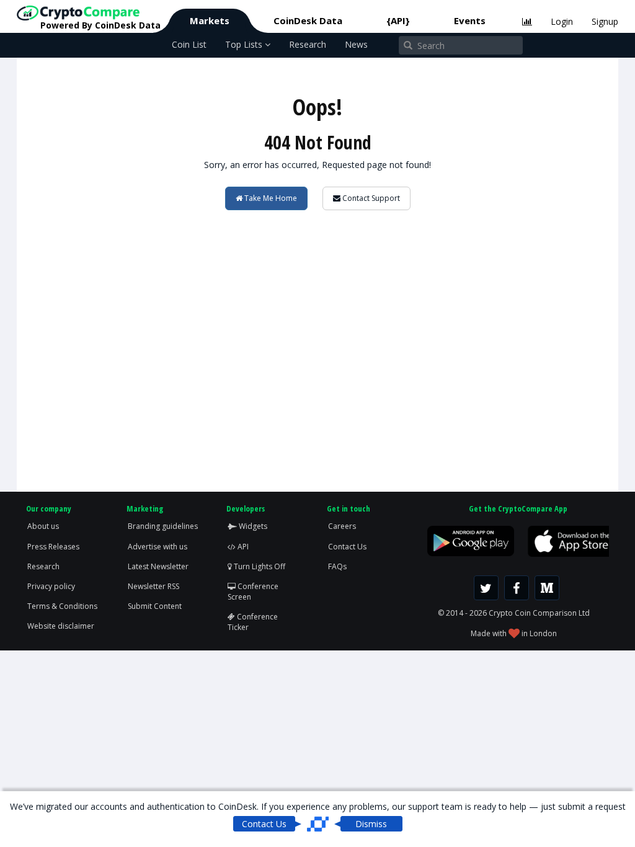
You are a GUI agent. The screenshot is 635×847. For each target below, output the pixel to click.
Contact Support (370, 198)
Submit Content (155, 606)
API (242, 546)
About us (43, 526)
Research (307, 44)
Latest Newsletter (158, 566)
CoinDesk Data (307, 20)
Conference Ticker (253, 621)
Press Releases (53, 546)
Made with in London (514, 633)
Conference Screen (253, 591)
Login (562, 21)
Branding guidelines (163, 526)
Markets (209, 20)
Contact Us (347, 546)
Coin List (189, 44)
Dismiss (371, 824)
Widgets (252, 526)
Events (470, 20)
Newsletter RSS (153, 586)
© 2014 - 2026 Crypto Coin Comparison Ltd (514, 613)
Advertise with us (157, 546)
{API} (398, 20)
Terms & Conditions (62, 606)
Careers (342, 526)
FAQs (337, 566)
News (356, 44)
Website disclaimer (60, 626)
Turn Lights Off (258, 566)
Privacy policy (51, 586)
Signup (605, 21)
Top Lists (245, 44)
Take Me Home (269, 198)
